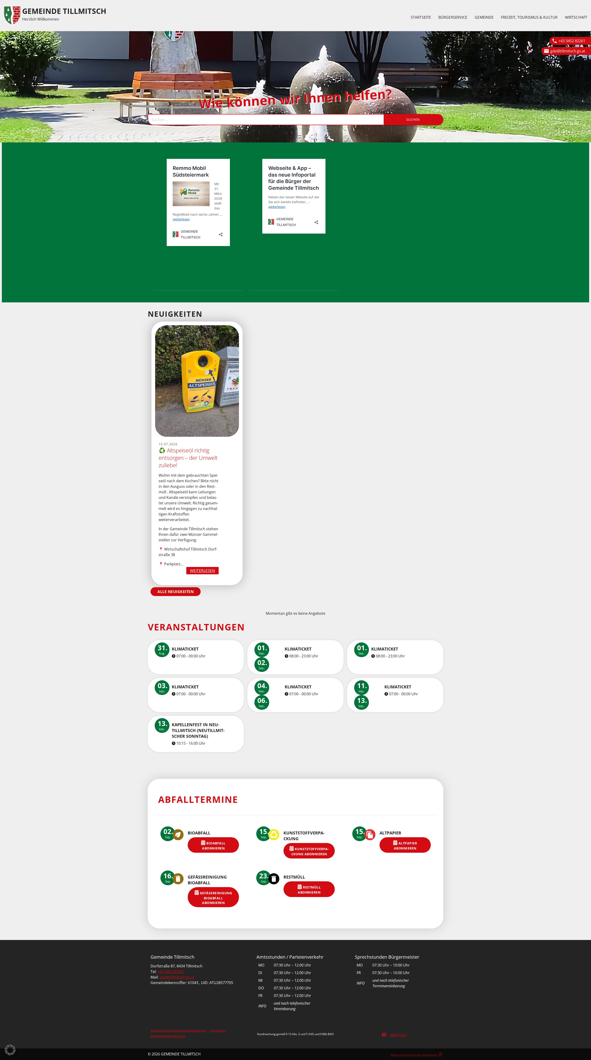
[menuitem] (421, 17)
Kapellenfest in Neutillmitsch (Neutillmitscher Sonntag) (198, 730)
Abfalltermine (198, 799)
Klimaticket (185, 649)
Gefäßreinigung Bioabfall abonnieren (215, 898)
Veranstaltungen (196, 627)
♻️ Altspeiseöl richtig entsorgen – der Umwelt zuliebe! (188, 458)
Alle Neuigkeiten (175, 591)
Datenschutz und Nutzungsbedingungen (178, 1030)
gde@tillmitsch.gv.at (567, 51)
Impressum (217, 1030)
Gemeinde (484, 17)
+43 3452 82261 (571, 40)
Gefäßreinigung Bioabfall (207, 879)
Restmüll (294, 877)
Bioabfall (199, 833)
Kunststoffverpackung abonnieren (310, 851)
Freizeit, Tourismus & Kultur (529, 17)
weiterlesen (204, 571)
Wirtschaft (576, 17)
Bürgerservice (452, 17)
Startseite (421, 17)
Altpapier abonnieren (405, 845)
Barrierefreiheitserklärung (168, 1036)
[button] (10, 1050)
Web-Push (394, 1035)
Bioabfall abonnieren (214, 845)
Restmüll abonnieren (309, 889)
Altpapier (390, 833)
